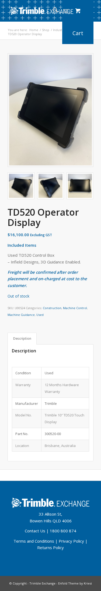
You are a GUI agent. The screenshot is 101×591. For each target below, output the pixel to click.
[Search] (52, 11)
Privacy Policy (71, 541)
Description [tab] (22, 338)
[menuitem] (52, 11)
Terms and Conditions (33, 541)
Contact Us (35, 530)
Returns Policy (50, 547)
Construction (52, 308)
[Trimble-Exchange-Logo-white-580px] (42, 11)
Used (40, 315)
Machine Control (75, 308)
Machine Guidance (21, 315)
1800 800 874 (63, 530)
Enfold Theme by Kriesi (75, 583)
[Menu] (66, 10)
